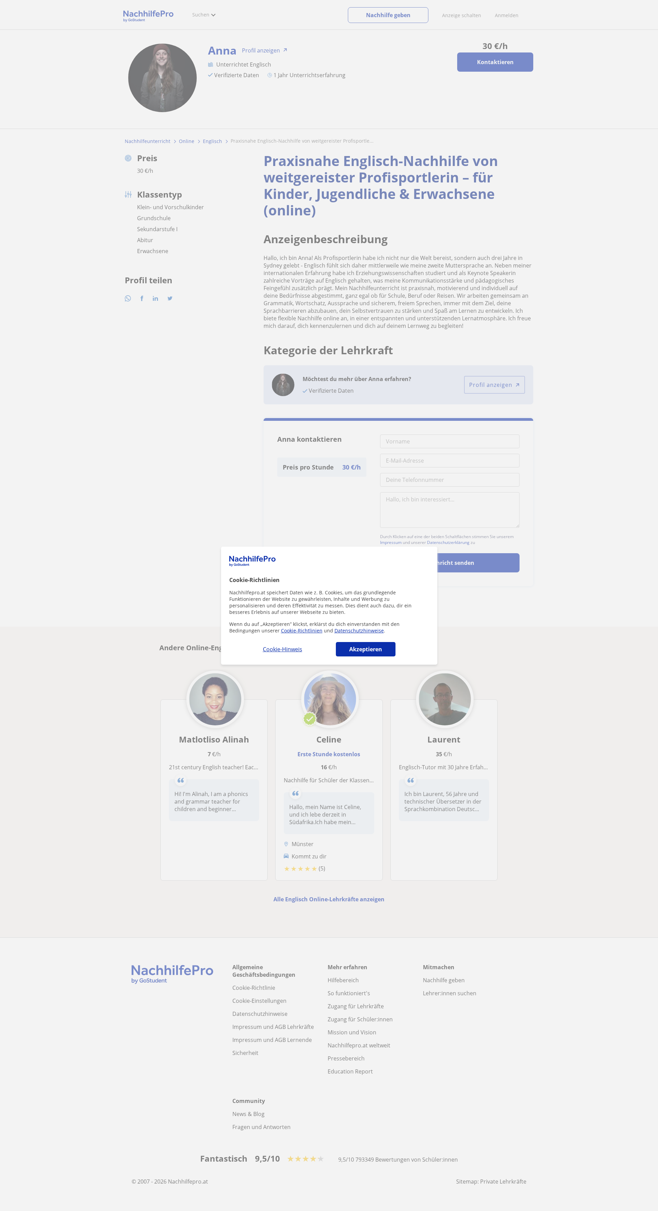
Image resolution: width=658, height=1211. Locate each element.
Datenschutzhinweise (359, 630)
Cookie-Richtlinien (301, 630)
